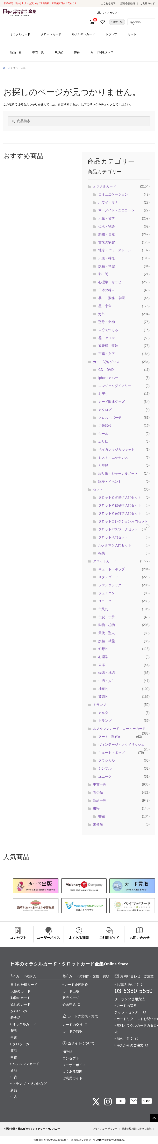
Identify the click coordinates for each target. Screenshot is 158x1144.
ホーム (6, 68)
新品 (13, 1031)
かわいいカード (22, 1011)
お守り (103, 393)
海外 (101, 314)
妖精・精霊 (106, 266)
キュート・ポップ (111, 569)
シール (103, 433)
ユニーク (105, 601)
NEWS (67, 1051)
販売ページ (71, 998)
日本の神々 (106, 290)
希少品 (59, 52)
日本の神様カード (23, 984)
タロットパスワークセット (118, 529)
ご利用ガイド (147, 3)
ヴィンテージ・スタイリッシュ (121, 744)
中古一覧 (38, 52)
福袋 (101, 553)
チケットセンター (128, 1012)
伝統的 (103, 609)
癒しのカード (20, 1004)
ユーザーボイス (74, 1065)
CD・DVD (106, 370)
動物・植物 (106, 625)
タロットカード (51, 34)
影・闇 (103, 274)
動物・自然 (106, 234)
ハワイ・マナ (108, 202)
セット (132, 34)
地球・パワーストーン (114, 250)
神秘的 (103, 689)
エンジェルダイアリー (114, 386)
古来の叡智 (106, 242)
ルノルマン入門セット (114, 545)
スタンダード (108, 577)
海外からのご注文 (130, 1045)
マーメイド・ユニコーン (116, 210)
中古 (13, 1037)
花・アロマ (106, 338)
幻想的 (103, 649)
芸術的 (103, 696)
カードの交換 (73, 1024)
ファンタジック (109, 585)
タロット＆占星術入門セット (119, 497)
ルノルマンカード (83, 34)
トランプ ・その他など (30, 1083)
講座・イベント (109, 481)
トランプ (111, 34)
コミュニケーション (113, 194)
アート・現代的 (109, 736)
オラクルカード (20, 34)
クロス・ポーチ (109, 417)
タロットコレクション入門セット (123, 521)
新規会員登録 (127, 3)
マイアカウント (110, 12)
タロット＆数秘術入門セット (119, 505)
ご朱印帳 (105, 425)
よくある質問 (108, 3)
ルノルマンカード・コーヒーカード (119, 728)
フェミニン (106, 593)
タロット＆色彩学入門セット (119, 513)
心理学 (103, 657)
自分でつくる (108, 330)
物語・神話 (106, 673)
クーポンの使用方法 (130, 999)
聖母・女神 (106, 322)
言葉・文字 (106, 354)
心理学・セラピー (111, 282)
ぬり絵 (103, 441)
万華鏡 (103, 465)
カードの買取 (73, 1031)
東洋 (101, 665)
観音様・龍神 (108, 346)
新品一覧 (16, 52)
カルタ (103, 713)
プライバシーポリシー (105, 1128)
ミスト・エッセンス (113, 457)
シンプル (105, 768)
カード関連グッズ (101, 52)
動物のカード (20, 998)
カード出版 (71, 991)
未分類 (98, 824)
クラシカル (106, 760)
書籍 (77, 52)
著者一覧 (118, 21)
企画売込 (69, 1004)
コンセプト (71, 1058)
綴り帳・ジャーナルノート (118, 473)
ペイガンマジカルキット (116, 449)
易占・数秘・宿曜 (111, 298)
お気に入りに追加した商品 (104, 22)
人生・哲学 (106, 218)
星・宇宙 (105, 306)
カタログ (105, 410)
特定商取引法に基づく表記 (136, 1128)
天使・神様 (106, 258)
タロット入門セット (113, 537)
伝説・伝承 (106, 617)
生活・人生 (106, 681)
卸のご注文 (125, 1038)
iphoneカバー (108, 378)
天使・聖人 (106, 633)
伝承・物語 (106, 226)
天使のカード (20, 991)
